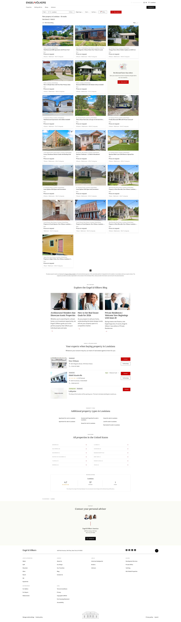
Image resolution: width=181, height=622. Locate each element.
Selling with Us (38, 7)
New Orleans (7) (46, 19)
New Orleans (74, 361)
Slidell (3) (52, 19)
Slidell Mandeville (75, 375)
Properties (29, 7)
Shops (46, 7)
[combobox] (58, 12)
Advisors (53, 7)
